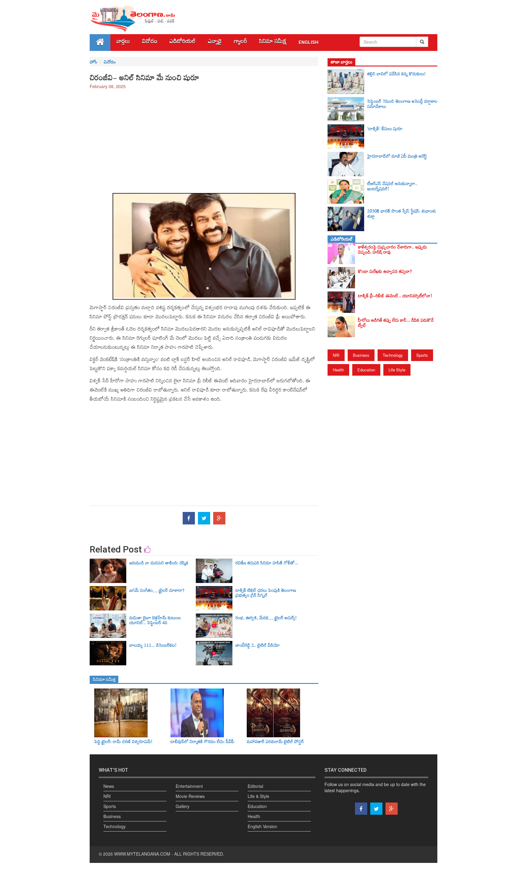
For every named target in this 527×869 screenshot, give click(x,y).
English (308, 42)
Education (366, 370)
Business (361, 355)
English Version (262, 826)
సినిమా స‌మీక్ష (272, 43)
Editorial (255, 786)
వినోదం (149, 43)
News (108, 786)
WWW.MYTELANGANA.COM (142, 854)
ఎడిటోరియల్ (183, 43)
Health (338, 370)
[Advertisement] (204, 138)
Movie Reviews (190, 796)
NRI (336, 355)
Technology (393, 355)
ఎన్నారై (215, 43)
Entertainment (189, 786)
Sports (422, 355)
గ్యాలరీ (240, 43)
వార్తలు (123, 43)
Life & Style (258, 796)
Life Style (397, 370)
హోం (93, 62)
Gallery (182, 806)
